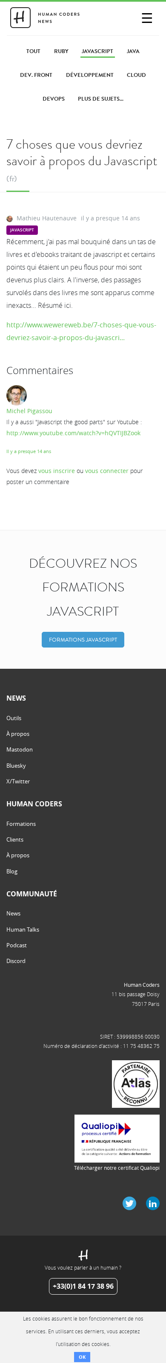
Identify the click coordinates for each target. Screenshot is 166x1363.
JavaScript (22, 230)
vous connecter (107, 471)
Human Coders (142, 984)
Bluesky (16, 765)
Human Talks (22, 929)
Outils (13, 718)
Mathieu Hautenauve (47, 218)
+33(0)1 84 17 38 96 (83, 1286)
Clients (14, 839)
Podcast (16, 945)
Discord (16, 961)
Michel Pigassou (29, 411)
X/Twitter (18, 781)
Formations (21, 824)
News (13, 913)
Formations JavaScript (83, 640)
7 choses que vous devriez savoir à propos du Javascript (81, 152)
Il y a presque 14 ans (28, 451)
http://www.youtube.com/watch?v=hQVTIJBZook (73, 433)
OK (82, 1357)
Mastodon (19, 749)
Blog (11, 871)
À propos (17, 734)
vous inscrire (56, 471)
